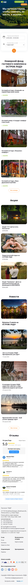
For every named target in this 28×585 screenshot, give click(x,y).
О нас (2, 540)
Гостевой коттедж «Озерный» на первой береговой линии (13, 91)
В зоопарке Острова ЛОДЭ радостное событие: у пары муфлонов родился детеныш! (13, 386)
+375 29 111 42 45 (7, 524)
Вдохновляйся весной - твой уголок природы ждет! (12, 418)
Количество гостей (12, 43)
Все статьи (14, 428)
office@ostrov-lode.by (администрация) (13, 528)
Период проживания (13, 36)
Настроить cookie (9, 581)
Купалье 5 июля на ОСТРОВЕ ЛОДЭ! (10, 323)
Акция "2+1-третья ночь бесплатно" (10, 227)
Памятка (3, 552)
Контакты (3, 542)
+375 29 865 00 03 (7, 521)
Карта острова (19, 542)
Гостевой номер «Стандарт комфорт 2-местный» (14, 121)
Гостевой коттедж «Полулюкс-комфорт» (12, 151)
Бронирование (19, 549)
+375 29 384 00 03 (19, 1)
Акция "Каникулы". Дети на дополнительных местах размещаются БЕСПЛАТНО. (11, 283)
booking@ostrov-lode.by (9, 527)
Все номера (14, 190)
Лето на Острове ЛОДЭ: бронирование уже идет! (11, 353)
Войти (24, 4)
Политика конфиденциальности (14, 578)
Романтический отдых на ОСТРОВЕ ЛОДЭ (11, 256)
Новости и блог (5, 545)
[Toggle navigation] (26, 2)
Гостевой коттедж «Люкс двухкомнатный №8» (10, 181)
